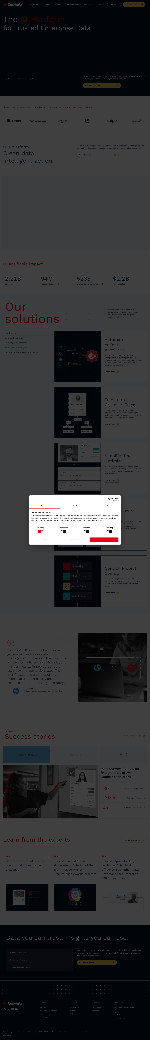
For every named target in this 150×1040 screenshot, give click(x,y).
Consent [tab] (44, 506)
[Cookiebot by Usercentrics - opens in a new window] (110, 499)
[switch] (63, 531)
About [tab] (105, 506)
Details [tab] (75, 506)
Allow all (104, 540)
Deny (46, 540)
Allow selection (75, 540)
